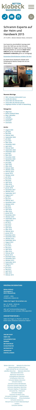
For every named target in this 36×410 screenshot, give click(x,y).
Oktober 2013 (9, 260)
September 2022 (10, 150)
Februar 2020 (9, 168)
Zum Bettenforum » (12, 316)
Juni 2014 (8, 246)
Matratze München (24, 371)
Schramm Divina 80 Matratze (17, 383)
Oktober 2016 (9, 204)
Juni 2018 (8, 179)
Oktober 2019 (9, 170)
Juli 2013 (8, 266)
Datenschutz (8, 348)
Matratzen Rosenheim (17, 374)
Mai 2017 (8, 199)
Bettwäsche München (23, 365)
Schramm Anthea (17, 405)
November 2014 (10, 237)
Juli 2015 (8, 222)
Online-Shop (8, 334)
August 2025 (9, 130)
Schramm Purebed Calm (17, 394)
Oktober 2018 (9, 175)
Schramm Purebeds (11, 396)
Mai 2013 (8, 269)
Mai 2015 (8, 226)
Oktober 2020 (9, 161)
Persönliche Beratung (13, 285)
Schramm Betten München (17, 380)
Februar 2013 (9, 275)
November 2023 (10, 144)
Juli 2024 (8, 139)
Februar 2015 (9, 231)
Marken (6, 341)
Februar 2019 (9, 171)
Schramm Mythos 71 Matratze (17, 389)
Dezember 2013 (10, 257)
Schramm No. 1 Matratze (17, 391)
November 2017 (10, 190)
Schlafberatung (10, 339)
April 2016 (8, 209)
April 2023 (8, 146)
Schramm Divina (17, 382)
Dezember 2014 (10, 235)
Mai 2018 (8, 180)
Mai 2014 (8, 247)
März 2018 (8, 184)
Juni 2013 (8, 267)
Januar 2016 (9, 213)
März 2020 (8, 166)
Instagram (12, 326)
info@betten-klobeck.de (11, 298)
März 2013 (8, 273)
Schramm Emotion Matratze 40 (17, 385)
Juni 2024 (8, 141)
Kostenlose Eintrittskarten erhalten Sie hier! (17, 56)
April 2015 (8, 228)
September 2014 (10, 240)
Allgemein (8, 112)
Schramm (29, 38)
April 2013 (8, 271)
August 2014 (9, 242)
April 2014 (8, 249)
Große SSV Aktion (11, 99)
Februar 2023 (9, 148)
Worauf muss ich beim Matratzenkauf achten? (17, 402)
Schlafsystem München (17, 378)
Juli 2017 (8, 197)
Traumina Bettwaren (10, 398)
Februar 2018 (9, 186)
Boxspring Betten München (17, 367)
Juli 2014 (8, 244)
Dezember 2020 (10, 157)
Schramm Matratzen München (17, 387)
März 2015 (8, 229)
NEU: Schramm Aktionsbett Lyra (15, 97)
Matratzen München (17, 373)
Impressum (7, 350)
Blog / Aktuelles (10, 115)
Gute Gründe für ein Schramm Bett (17, 369)
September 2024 (10, 137)
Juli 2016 (8, 206)
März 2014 (8, 251)
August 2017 (9, 195)
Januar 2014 (9, 255)
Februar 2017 (9, 200)
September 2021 (10, 151)
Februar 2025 (9, 135)
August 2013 (9, 264)
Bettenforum (8, 344)
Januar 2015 (9, 233)
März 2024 (8, 142)
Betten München (9, 365)
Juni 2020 (8, 162)
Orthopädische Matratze (17, 376)
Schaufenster (9, 346)
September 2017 (10, 193)
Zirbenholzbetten (24, 398)
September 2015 (10, 218)
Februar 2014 (9, 253)
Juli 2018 (8, 177)
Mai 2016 (8, 208)
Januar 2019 (9, 173)
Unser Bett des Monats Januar (14, 102)
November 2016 (10, 202)
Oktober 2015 (9, 217)
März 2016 (8, 211)
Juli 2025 (8, 132)
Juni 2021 (8, 153)
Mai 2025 (8, 133)
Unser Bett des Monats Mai (14, 101)
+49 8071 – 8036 (8, 296)
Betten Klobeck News (18, 38)
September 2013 (10, 262)
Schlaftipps (8, 119)
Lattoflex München (10, 371)
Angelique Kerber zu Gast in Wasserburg (18, 104)
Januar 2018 (9, 188)
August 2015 (9, 220)
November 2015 (10, 215)
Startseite (8, 122)
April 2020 (8, 164)
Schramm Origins (17, 393)
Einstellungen (9, 353)
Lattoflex (8, 117)
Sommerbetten (24, 396)
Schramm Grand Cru (17, 400)
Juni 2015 (8, 224)
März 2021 (8, 155)
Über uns (7, 337)
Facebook (6, 326)
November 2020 (10, 159)
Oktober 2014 (9, 238)
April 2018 (8, 182)
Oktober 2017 (9, 191)
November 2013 (10, 258)
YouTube (18, 326)
